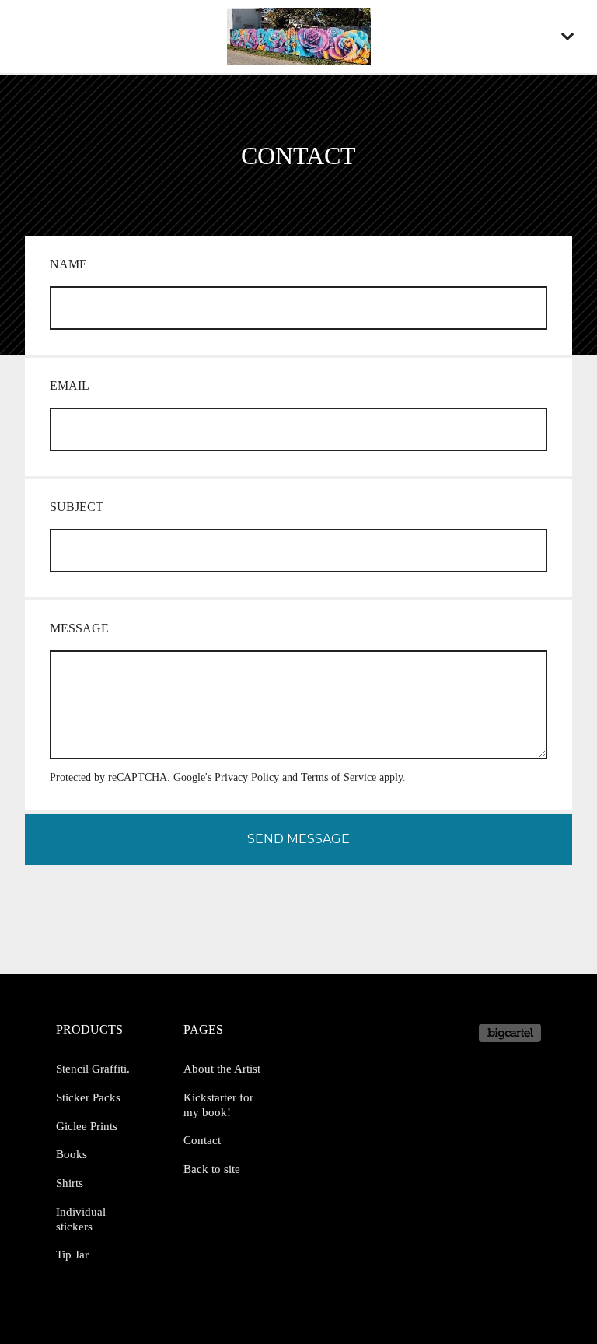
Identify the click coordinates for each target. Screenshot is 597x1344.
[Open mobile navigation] (567, 36)
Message (79, 628)
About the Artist (221, 1068)
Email (69, 385)
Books (71, 1154)
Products (89, 1029)
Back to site (211, 1169)
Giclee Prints (86, 1126)
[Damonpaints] (299, 36)
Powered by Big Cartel (510, 1033)
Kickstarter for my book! (218, 1104)
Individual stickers (81, 1219)
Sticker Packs (88, 1097)
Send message (298, 838)
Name (68, 264)
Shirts (69, 1183)
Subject (76, 506)
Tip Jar (72, 1254)
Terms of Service (338, 777)
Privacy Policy (247, 777)
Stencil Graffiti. (93, 1068)
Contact (202, 1140)
